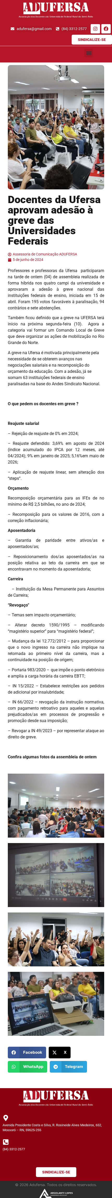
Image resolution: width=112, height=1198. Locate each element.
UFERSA (64, 8)
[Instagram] (95, 28)
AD (31, 8)
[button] (88, 53)
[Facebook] (106, 28)
